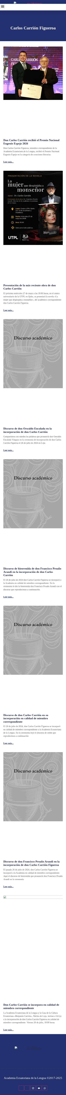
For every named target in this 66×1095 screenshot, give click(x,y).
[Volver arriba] (62, 1088)
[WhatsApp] (44, 1088)
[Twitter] (27, 1088)
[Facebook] (21, 1088)
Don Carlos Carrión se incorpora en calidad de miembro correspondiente (31, 1006)
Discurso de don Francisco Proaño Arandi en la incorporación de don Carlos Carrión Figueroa (31, 863)
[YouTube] (38, 1088)
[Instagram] (33, 1088)
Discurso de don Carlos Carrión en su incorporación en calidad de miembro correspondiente (25, 718)
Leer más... (8, 162)
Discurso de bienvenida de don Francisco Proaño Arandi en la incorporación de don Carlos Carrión (32, 572)
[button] (2, 6)
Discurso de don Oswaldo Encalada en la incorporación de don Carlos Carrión (27, 430)
